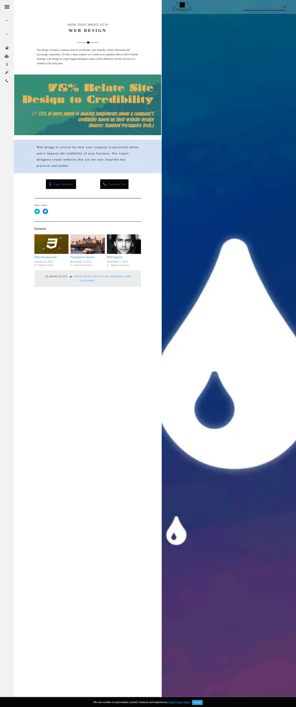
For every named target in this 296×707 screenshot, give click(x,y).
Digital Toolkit (77, 24)
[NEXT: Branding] (7, 20)
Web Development (45, 257)
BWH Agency (114, 257)
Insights (93, 24)
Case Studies (62, 184)
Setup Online (101, 276)
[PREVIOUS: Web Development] (7, 34)
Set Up (104, 24)
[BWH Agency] (124, 244)
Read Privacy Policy (179, 702)
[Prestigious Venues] (88, 244)
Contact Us (116, 184)
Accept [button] (197, 702)
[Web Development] (51, 244)
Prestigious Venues (82, 257)
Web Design (117, 276)
